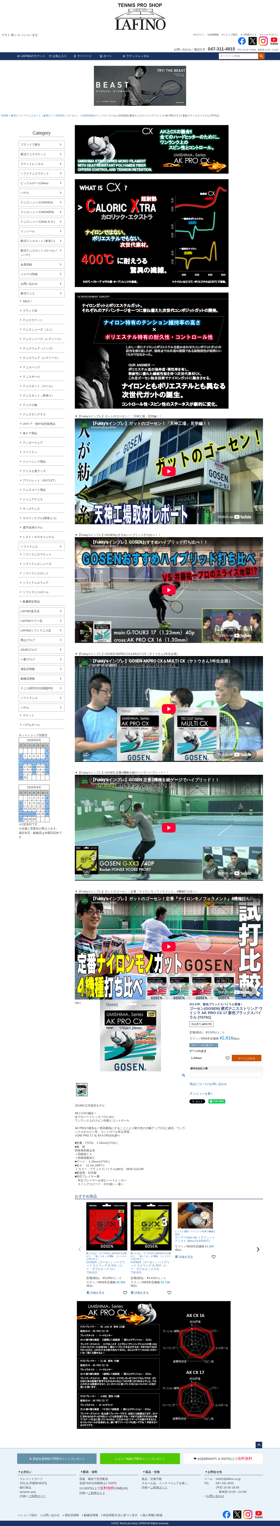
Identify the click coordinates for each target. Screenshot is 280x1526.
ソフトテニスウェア (36, 582)
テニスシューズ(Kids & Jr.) (37, 221)
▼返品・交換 (151, 1472)
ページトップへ (259, 1445)
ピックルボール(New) (34, 183)
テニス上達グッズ (34, 471)
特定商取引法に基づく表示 (120, 1515)
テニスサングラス (34, 414)
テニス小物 (30, 405)
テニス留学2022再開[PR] (36, 688)
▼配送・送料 (88, 1472)
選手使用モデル (33, 527)
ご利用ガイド (249, 34)
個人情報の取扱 (152, 1515)
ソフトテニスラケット (34, 173)
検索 (261, 56)
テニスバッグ (31, 367)
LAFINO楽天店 (30, 611)
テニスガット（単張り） (39, 115)
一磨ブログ (27, 659)
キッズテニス (31, 508)
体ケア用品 (30, 433)
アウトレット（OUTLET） (40, 480)
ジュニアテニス (33, 499)
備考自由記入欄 (198, 1068)
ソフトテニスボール (36, 592)
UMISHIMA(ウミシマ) (94, 115)
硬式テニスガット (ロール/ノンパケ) (39, 252)
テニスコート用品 (34, 489)
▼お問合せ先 (213, 1472)
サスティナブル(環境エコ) (39, 518)
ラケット (28, 715)
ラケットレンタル (137, 56)
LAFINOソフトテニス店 (35, 630)
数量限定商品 (31, 601)
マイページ (84, 56)
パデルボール (31, 724)
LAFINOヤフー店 (31, 620)
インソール (27, 231)
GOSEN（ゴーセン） (67, 115)
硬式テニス (17, 115)
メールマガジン (269, 34)
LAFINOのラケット (33, 56)
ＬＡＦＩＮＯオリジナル (38, 537)
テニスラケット (33, 320)
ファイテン (30, 452)
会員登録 (214, 34)
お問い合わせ (29, 283)
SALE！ (28, 301)
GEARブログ (28, 649)
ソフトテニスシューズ (37, 563)
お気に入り (59, 56)
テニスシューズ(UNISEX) (36, 202)
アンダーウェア (33, 442)
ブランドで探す (30, 144)
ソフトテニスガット (36, 573)
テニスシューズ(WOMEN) (37, 212)
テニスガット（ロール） (38, 386)
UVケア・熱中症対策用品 (39, 423)
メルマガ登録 (29, 274)
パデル (24, 192)
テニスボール (31, 376)
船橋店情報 (27, 678)
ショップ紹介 (230, 34)
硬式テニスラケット (33, 154)
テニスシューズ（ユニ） (38, 329)
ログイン (200, 34)
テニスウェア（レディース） (41, 357)
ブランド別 (30, 310)
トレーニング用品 (34, 461)
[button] (80, 1249)
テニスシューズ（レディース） (43, 339)
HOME (4, 115)
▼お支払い (25, 1472)
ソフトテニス (29, 546)
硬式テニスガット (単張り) (37, 241)
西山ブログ (27, 640)
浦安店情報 (27, 669)
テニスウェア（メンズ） (38, 348)
